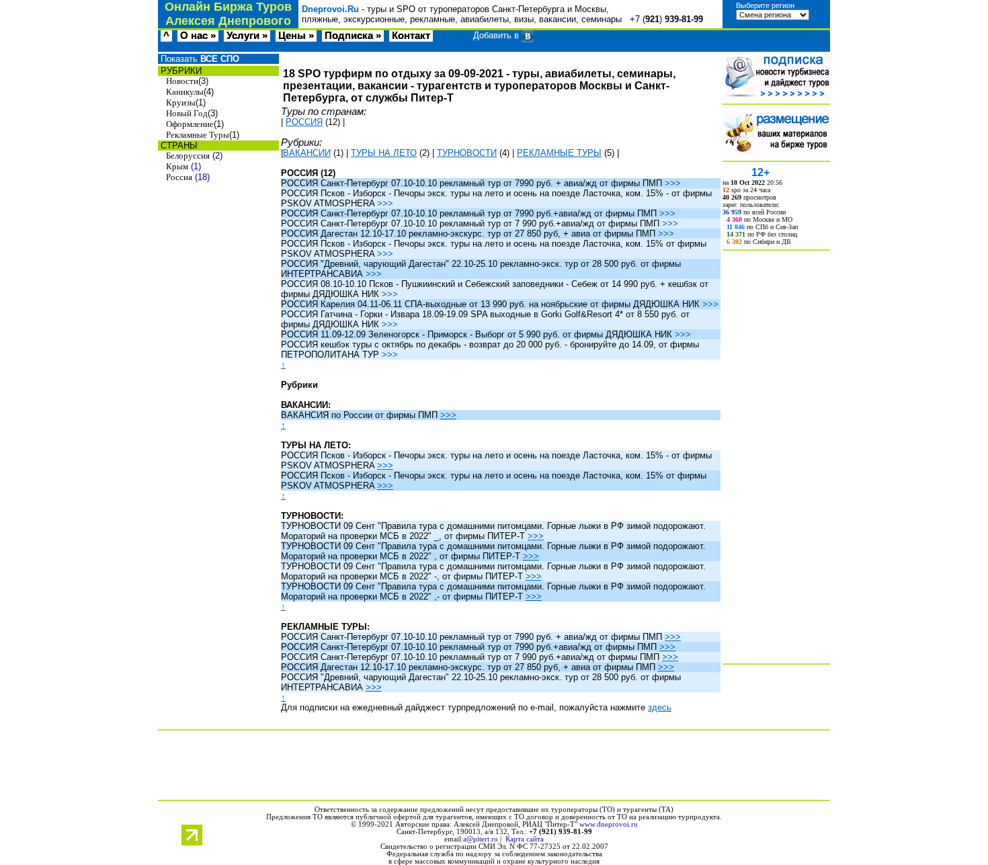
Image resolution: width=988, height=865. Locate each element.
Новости (182, 81)
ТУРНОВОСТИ (467, 153)
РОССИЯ (304, 122)
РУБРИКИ (180, 71)
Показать (198, 59)
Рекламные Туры (197, 135)
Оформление (190, 124)
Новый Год (187, 113)
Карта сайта (524, 839)
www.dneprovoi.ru (608, 824)
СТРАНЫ (178, 145)
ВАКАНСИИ (307, 153)
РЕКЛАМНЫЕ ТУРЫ (559, 153)
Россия (179, 177)
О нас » (198, 35)
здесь (659, 707)
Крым (177, 166)
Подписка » (353, 35)
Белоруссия (188, 156)
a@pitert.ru (480, 839)
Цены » (296, 35)
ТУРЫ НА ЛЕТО (384, 153)
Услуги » (247, 35)
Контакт (411, 35)
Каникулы (185, 92)
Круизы (181, 102)
